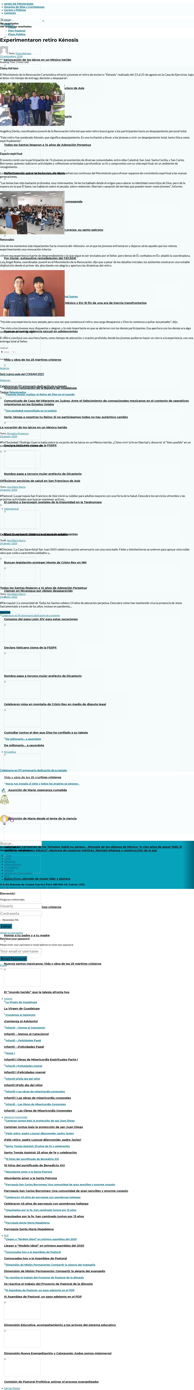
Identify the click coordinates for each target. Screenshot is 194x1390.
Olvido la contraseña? (11, 932)
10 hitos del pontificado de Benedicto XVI (34, 1165)
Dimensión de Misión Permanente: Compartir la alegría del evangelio (54, 1271)
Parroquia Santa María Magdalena (29, 1229)
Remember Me (10, 919)
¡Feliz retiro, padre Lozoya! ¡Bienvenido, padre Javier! (42, 1139)
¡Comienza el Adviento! (21, 1021)
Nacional (9, 861)
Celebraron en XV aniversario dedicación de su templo (33, 770)
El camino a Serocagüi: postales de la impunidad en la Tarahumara (53, 502)
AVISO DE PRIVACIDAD (18, 3)
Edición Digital (12, 1388)
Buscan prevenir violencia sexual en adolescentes (41, 331)
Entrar (3, 965)
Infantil (8, 998)
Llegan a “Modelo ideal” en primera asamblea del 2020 (44, 1245)
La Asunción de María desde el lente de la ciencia (40, 818)
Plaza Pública (16, 34)
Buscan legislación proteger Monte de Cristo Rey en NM (45, 562)
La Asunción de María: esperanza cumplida (35, 790)
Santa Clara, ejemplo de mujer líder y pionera (37, 878)
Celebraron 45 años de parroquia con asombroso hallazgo (46, 1203)
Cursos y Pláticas (15, 10)
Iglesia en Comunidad (15, 1117)
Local (6, 59)
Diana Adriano (23, 53)
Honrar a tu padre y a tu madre (27, 935)
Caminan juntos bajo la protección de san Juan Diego (43, 1127)
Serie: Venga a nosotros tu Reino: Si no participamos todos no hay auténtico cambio (66, 417)
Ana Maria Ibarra (16, 486)
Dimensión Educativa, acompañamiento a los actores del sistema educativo (60, 1325)
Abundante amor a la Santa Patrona (30, 1178)
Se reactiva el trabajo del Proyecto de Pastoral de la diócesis (48, 1284)
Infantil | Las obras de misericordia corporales (37, 1098)
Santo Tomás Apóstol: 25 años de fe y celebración (40, 1152)
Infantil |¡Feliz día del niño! (23, 1085)
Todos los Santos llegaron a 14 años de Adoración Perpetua (47, 145)
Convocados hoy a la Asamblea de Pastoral (35, 1258)
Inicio (7, 19)
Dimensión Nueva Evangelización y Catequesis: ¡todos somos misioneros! (57, 1353)
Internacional (12, 864)
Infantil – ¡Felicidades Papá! (24, 1046)
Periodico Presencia (17, 433)
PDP (6, 1235)
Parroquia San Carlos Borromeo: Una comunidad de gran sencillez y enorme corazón (66, 1191)
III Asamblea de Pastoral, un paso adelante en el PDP (43, 1296)
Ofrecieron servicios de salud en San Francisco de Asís (40, 480)
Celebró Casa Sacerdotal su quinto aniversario (34, 534)
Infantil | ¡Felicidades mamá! (24, 1072)
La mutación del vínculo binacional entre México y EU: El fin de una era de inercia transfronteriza (75, 303)
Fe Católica (11, 867)
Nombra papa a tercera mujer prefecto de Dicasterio (43, 474)
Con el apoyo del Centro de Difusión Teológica (24, 832)
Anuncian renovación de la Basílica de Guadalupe (40, 388)
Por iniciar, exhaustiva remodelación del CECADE (40, 258)
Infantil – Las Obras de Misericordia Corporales (38, 1110)
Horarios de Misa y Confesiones (24, 6)
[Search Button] (43, 844)
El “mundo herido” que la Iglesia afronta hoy (37, 992)
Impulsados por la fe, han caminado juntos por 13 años (44, 1216)
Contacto (10, 13)
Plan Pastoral (16, 30)
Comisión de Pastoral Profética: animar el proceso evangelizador (51, 1381)
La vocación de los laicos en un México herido (37, 59)
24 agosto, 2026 (8, 436)
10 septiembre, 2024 (11, 56)
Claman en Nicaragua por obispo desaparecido (38, 590)
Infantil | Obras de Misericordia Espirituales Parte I (41, 1059)
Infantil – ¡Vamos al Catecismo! (26, 1034)
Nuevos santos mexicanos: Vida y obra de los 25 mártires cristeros (52, 963)
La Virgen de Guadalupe (22, 1008)
